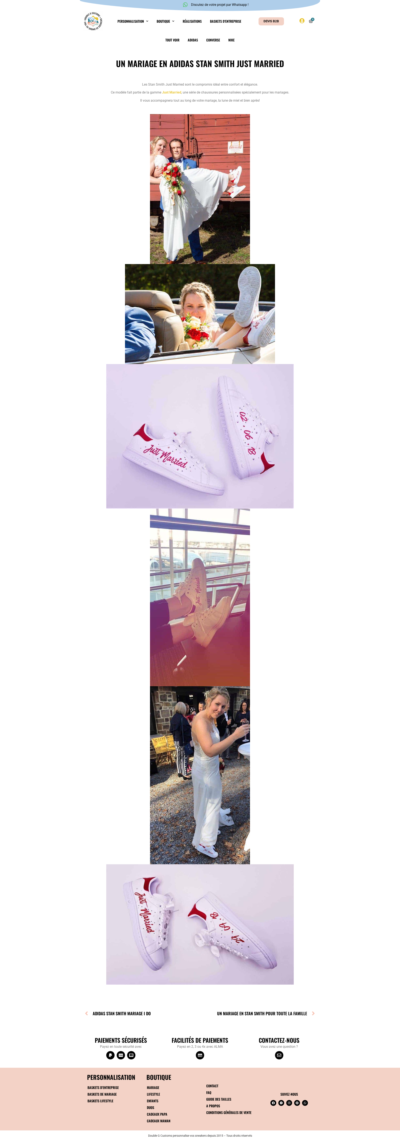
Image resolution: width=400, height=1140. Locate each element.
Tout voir (172, 39)
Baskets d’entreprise (225, 21)
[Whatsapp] (305, 1103)
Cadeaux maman (158, 1120)
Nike (231, 39)
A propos (213, 1105)
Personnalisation (131, 21)
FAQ (208, 1092)
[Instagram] (289, 1103)
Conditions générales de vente (228, 1112)
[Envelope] (279, 1055)
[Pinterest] (297, 1103)
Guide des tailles (218, 1099)
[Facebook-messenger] (281, 1103)
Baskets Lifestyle (100, 1100)
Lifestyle (153, 1094)
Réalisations (192, 21)
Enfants (152, 1100)
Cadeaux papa (157, 1114)
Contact (212, 1085)
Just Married (171, 92)
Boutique (163, 21)
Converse (213, 39)
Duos (150, 1107)
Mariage (153, 1087)
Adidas (193, 39)
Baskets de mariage (102, 1094)
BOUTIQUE (158, 1077)
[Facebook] (273, 1103)
